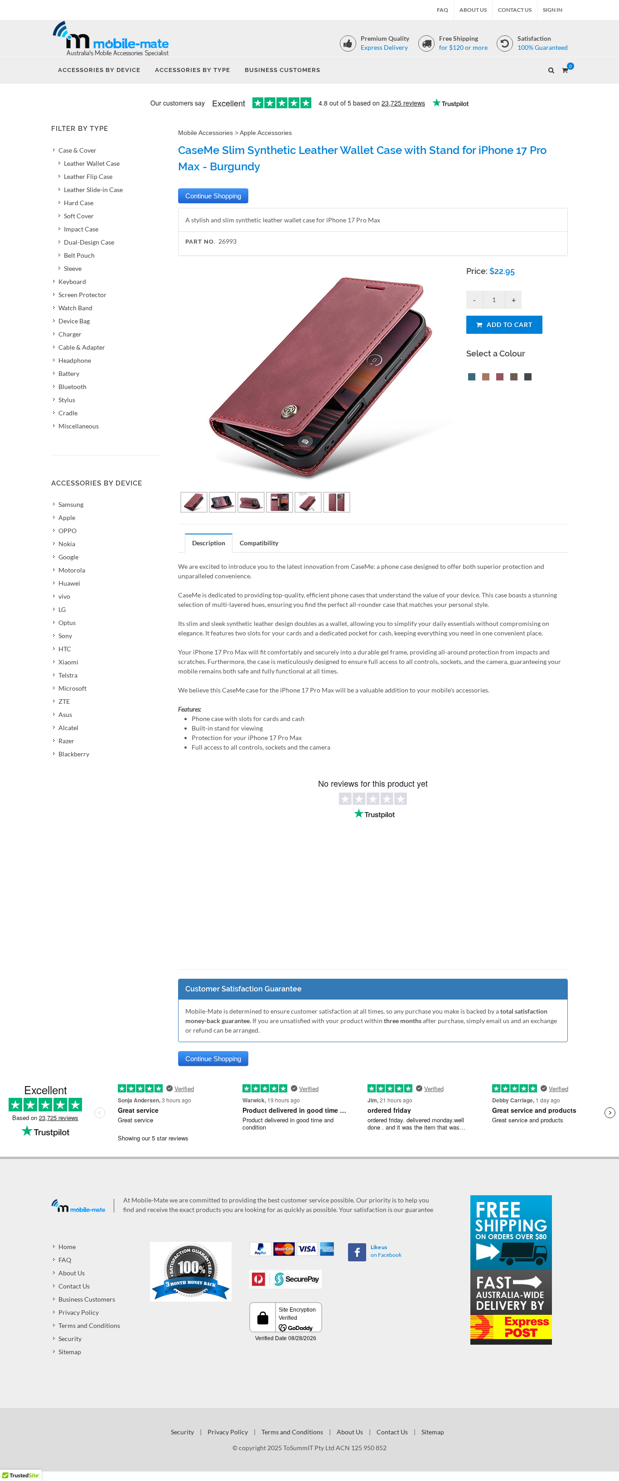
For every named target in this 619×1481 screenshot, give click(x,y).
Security (70, 1338)
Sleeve (73, 268)
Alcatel (68, 727)
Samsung (70, 504)
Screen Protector (82, 294)
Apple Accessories (266, 132)
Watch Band (75, 308)
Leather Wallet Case (92, 163)
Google (68, 557)
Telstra (67, 675)
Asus (65, 714)
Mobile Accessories (205, 132)
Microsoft (72, 688)
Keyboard (72, 281)
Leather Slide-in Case (93, 189)
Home (67, 1246)
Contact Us (515, 9)
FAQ (442, 9)
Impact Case (81, 229)
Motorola (71, 570)
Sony (65, 636)
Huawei (69, 583)
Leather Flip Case (88, 176)
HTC (64, 649)
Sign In (552, 9)
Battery (68, 373)
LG (62, 609)
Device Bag (74, 321)
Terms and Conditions (89, 1325)
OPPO (67, 530)
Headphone (74, 360)
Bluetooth (72, 386)
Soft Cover (79, 216)
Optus (67, 622)
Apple (66, 517)
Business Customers (86, 1299)
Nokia (66, 544)
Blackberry (73, 754)
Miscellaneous (78, 426)
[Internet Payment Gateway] (285, 1278)
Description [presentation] (208, 543)
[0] (564, 69)
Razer (66, 741)
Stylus (66, 400)
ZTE (64, 701)
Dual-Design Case (89, 242)
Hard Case (78, 203)
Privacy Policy (78, 1312)
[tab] (209, 543)
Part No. (200, 241)
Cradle (67, 413)
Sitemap (69, 1352)
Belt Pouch (79, 255)
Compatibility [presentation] (259, 543)
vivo (64, 596)
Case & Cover (77, 150)
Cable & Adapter (81, 347)
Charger (70, 334)
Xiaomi (68, 662)
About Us (473, 9)
